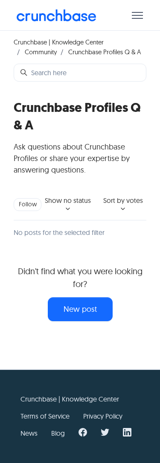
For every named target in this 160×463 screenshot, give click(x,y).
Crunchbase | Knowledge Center (59, 42)
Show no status (68, 200)
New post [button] (80, 309)
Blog (58, 433)
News (29, 433)
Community (41, 52)
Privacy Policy (102, 416)
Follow (28, 204)
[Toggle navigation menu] (137, 15)
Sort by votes (123, 200)
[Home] (56, 15)
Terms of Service (45, 416)
